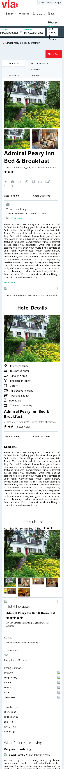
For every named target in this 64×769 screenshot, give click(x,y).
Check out (28, 29)
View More (9, 282)
